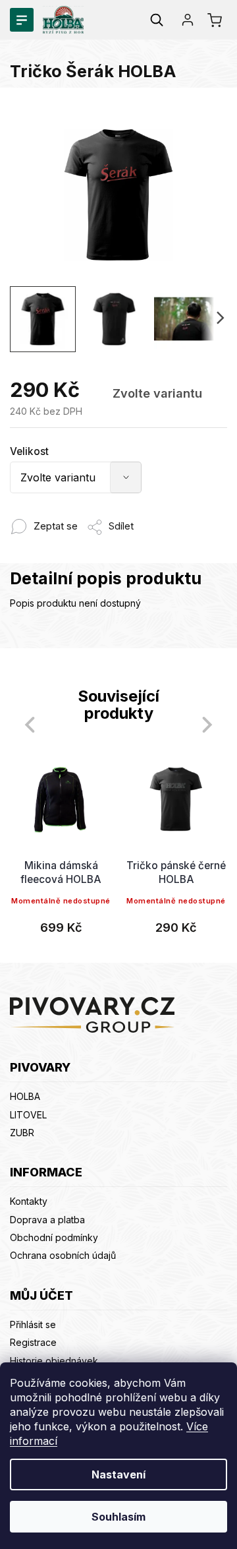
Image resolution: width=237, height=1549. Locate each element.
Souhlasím (118, 1516)
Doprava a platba (47, 1219)
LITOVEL (28, 1114)
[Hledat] (157, 20)
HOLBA (25, 1096)
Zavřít (145, 519)
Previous (27, 724)
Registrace (33, 1342)
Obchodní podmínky (54, 1237)
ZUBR (22, 1132)
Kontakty (28, 1201)
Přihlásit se (33, 1324)
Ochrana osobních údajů (63, 1255)
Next (209, 724)
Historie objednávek (54, 1360)
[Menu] (22, 20)
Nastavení (118, 1474)
